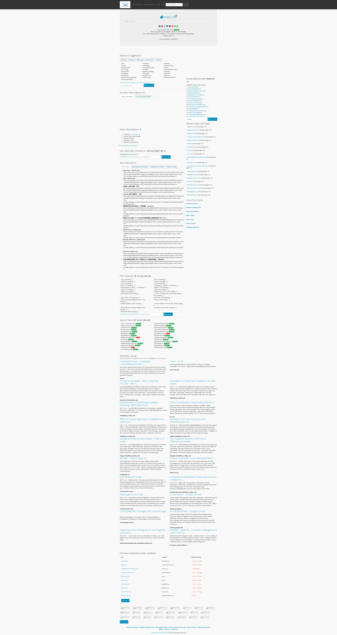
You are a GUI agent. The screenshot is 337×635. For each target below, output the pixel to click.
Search (185, 5)
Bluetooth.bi (191, 133)
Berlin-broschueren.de (194, 188)
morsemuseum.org (126, 595)
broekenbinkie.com (126, 592)
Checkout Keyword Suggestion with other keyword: (135, 82)
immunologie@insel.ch (194, 89)
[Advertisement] (152, 111)
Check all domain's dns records (127, 145)
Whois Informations (127, 96)
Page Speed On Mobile (157, 167)
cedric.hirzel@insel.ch (194, 97)
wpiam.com (124, 565)
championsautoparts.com (127, 572)
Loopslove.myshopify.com (195, 137)
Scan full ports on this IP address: (130, 314)
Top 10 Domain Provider (143, 96)
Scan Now (167, 157)
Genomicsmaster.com (193, 178)
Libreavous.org (191, 147)
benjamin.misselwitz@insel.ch (197, 111)
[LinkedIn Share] (167, 26)
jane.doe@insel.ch (193, 87)
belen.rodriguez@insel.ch (195, 99)
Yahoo (132, 60)
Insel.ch (132, 21)
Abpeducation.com (192, 195)
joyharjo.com (124, 588)
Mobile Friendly (171, 167)
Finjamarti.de (191, 162)
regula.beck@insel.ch (194, 93)
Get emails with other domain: (195, 116)
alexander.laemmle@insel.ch (197, 105)
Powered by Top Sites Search (160, 633)
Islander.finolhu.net (193, 130)
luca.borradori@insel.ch (195, 101)
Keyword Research (137, 4)
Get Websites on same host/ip (129, 157)
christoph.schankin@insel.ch (197, 114)
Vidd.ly (189, 143)
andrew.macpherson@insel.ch (197, 91)
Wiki (159, 60)
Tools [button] (162, 4)
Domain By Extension (149, 4)
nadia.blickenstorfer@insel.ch (196, 95)
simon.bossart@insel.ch (195, 103)
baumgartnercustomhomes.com (129, 568)
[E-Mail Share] (177, 26)
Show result (149, 85)
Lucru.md (190, 150)
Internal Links (125, 167)
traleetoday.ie (124, 561)
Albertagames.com (193, 191)
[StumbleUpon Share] (172, 26)
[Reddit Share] (175, 26)
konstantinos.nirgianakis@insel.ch (198, 107)
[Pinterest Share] (170, 26)
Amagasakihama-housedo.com (196, 157)
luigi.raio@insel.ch (194, 108)
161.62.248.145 (135, 134)
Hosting (158, 4)
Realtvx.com (191, 127)
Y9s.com (189, 154)
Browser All (125, 600)
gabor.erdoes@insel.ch (195, 112)
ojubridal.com (124, 580)
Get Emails (213, 119)
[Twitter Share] (165, 26)
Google (141, 60)
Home (127, 21)
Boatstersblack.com (193, 140)
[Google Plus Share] (162, 26)
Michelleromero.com (193, 185)
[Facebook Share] (159, 26)
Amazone (151, 60)
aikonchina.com (125, 576)
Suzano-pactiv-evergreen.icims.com (198, 166)
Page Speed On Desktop (139, 167)
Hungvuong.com (192, 171)
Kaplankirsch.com (192, 174)
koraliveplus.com (125, 584)
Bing (124, 60)
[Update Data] (143, 92)
